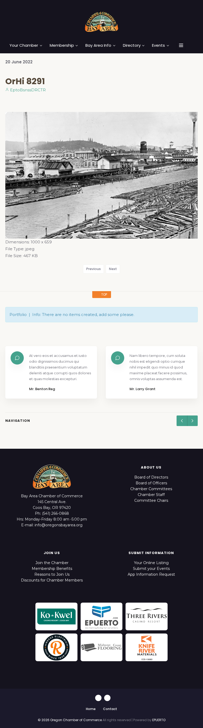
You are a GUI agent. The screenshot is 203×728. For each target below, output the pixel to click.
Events (158, 45)
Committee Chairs (151, 500)
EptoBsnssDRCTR (27, 89)
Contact (110, 709)
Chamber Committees (151, 488)
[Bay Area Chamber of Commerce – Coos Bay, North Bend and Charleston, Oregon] (101, 21)
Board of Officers (151, 483)
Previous (93, 268)
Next (113, 268)
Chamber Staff (151, 494)
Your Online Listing (151, 562)
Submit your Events (151, 568)
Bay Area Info (98, 45)
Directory (132, 45)
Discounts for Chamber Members (52, 580)
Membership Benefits (52, 568)
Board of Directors (151, 477)
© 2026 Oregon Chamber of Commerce (70, 720)
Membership (62, 45)
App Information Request (151, 574)
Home (91, 709)
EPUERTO (158, 720)
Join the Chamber (51, 562)
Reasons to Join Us (52, 574)
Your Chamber (24, 45)
